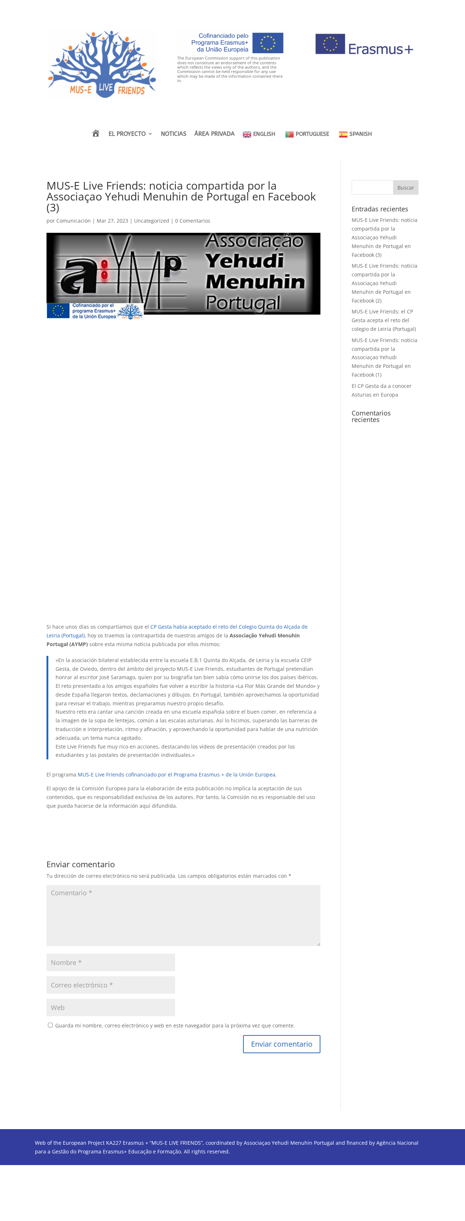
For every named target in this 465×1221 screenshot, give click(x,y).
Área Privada (214, 133)
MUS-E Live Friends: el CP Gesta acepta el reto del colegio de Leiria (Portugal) (384, 320)
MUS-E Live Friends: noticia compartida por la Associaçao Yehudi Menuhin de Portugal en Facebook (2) (384, 283)
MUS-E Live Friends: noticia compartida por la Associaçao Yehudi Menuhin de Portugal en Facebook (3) (384, 237)
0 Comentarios (192, 220)
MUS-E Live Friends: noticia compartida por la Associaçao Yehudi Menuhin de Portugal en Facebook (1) (384, 357)
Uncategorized (151, 220)
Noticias (173, 133)
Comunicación (73, 220)
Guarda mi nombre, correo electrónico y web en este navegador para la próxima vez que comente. (175, 1025)
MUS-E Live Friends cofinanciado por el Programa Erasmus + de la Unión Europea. (177, 774)
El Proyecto (127, 133)
